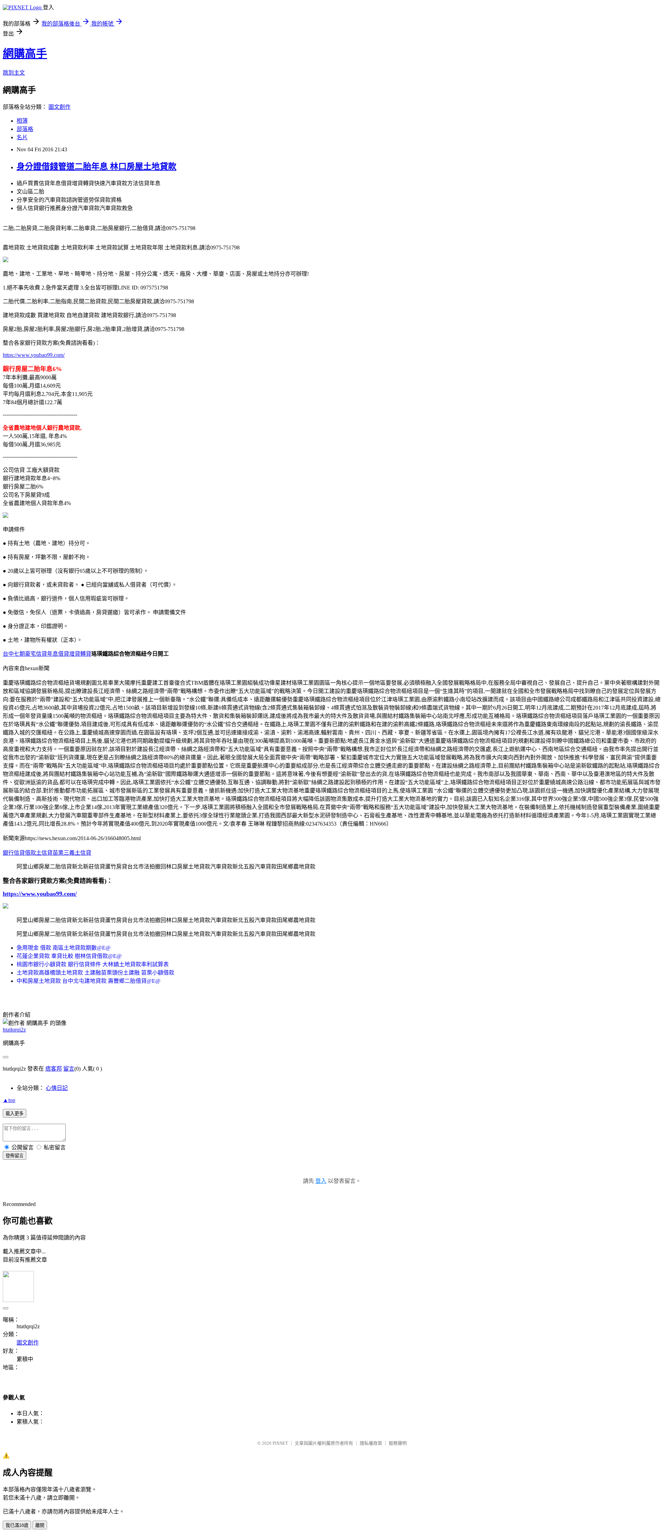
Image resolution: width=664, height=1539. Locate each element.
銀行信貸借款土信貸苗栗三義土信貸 (47, 853)
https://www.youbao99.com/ (34, 355)
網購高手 (25, 53)
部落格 (25, 129)
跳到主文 (14, 73)
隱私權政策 (371, 1443)
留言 (68, 1069)
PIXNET (280, 1443)
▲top (9, 1100)
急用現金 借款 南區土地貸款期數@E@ (64, 948)
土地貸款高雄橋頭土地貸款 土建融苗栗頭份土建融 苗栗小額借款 (95, 973)
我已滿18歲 (17, 1525)
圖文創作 (59, 107)
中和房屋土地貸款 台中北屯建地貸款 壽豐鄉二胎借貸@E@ (88, 981)
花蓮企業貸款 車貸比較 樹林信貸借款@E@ (69, 956)
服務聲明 (398, 1443)
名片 (22, 137)
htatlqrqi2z (14, 1030)
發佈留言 (15, 1155)
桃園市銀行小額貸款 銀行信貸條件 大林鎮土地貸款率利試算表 (93, 964)
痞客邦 (53, 1069)
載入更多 (15, 1113)
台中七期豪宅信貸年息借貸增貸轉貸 (47, 654)
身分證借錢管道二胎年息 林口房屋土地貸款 (96, 166)
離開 (39, 1525)
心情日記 (57, 1088)
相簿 (22, 121)
